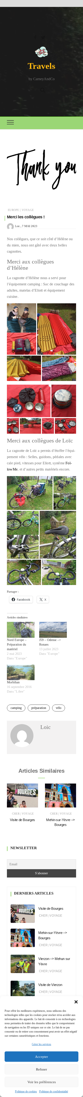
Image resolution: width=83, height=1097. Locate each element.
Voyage (28, 210)
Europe (13, 210)
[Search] (42, 89)
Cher (16, 813)
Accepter (41, 1057)
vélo (58, 708)
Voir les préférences (41, 1082)
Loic (17, 226)
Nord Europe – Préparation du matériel (17, 644)
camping (16, 708)
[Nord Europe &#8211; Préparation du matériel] (21, 630)
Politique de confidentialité (53, 1091)
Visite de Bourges (22, 820)
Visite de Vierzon (50, 985)
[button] (76, 1002)
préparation (38, 708)
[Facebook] (35, 37)
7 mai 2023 (29, 226)
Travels (41, 66)
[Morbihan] (21, 672)
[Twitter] (43, 37)
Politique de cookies (26, 1091)
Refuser (41, 1069)
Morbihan (13, 682)
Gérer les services (41, 1044)
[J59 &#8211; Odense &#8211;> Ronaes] (53, 630)
